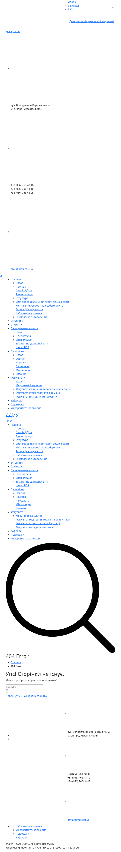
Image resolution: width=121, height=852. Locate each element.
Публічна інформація (29, 313)
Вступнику (17, 321)
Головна (16, 279)
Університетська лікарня (26, 408)
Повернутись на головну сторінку (26, 696)
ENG (70, 9)
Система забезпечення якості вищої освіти (42, 302)
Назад (19, 283)
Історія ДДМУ (24, 290)
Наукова (21, 362)
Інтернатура (23, 336)
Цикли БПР (22, 347)
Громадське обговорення (31, 317)
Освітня (20, 358)
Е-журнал (73, 5)
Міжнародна (23, 370)
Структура (22, 298)
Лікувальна (22, 366)
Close (9, 421)
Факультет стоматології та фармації (38, 393)
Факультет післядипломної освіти (36, 396)
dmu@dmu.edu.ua (22, 269)
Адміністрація (24, 294)
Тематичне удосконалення (32, 343)
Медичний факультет (29, 385)
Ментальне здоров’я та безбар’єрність (39, 305)
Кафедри (16, 400)
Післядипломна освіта (24, 328)
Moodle (72, 2)
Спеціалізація (24, 339)
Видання (21, 374)
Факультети (18, 377)
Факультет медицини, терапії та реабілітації (43, 389)
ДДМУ (12, 415)
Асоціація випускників (29, 309)
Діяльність (17, 351)
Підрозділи (17, 404)
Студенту (16, 324)
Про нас (21, 286)
